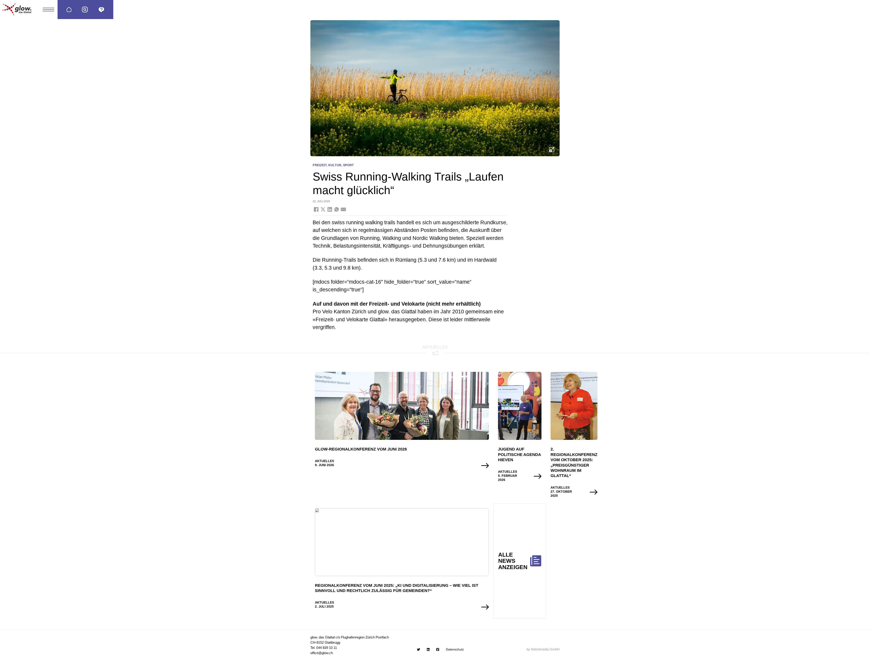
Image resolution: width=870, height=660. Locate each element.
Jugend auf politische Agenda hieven (519, 454)
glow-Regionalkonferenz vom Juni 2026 (361, 449)
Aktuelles (324, 461)
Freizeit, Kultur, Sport (333, 165)
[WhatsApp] (336, 209)
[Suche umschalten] (84, 9)
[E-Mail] (343, 209)
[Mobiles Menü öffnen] (48, 9)
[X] (322, 209)
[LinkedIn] (329, 209)
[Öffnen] (101, 9)
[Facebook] (316, 209)
